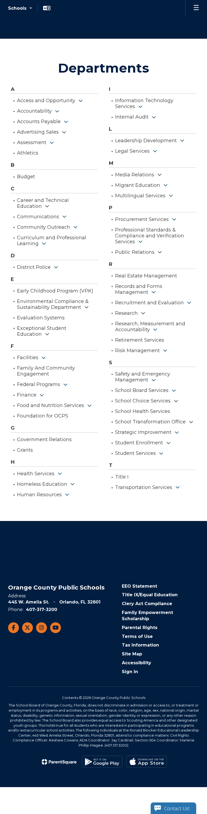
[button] (20, 8)
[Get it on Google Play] (102, 762)
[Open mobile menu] (196, 8)
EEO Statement (139, 586)
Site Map (132, 653)
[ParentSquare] (59, 762)
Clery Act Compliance (147, 603)
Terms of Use (137, 636)
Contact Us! (176, 808)
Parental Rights (139, 627)
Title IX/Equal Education (150, 594)
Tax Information (140, 645)
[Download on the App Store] (146, 762)
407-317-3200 (41, 609)
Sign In (130, 671)
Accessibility (136, 662)
